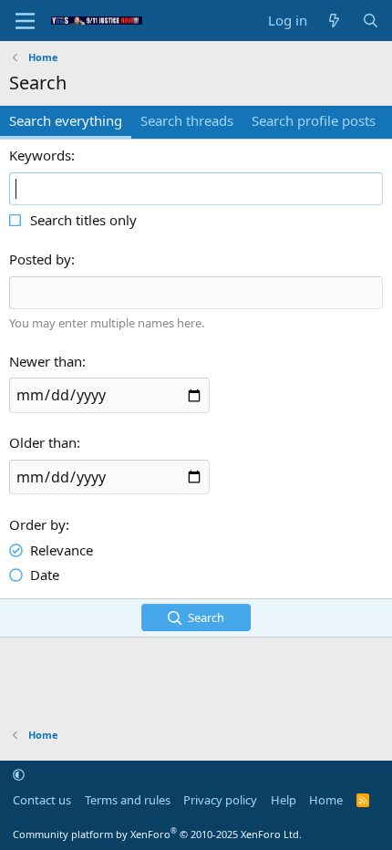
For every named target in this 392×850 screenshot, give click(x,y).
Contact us (42, 800)
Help (283, 800)
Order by (37, 524)
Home (326, 800)
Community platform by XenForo (157, 834)
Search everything (65, 120)
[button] (18, 774)
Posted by (40, 259)
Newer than (45, 361)
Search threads (186, 120)
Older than (43, 442)
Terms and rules (127, 800)
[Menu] (25, 21)
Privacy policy (220, 800)
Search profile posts (314, 120)
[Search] (370, 20)
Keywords (40, 155)
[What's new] (334, 20)
